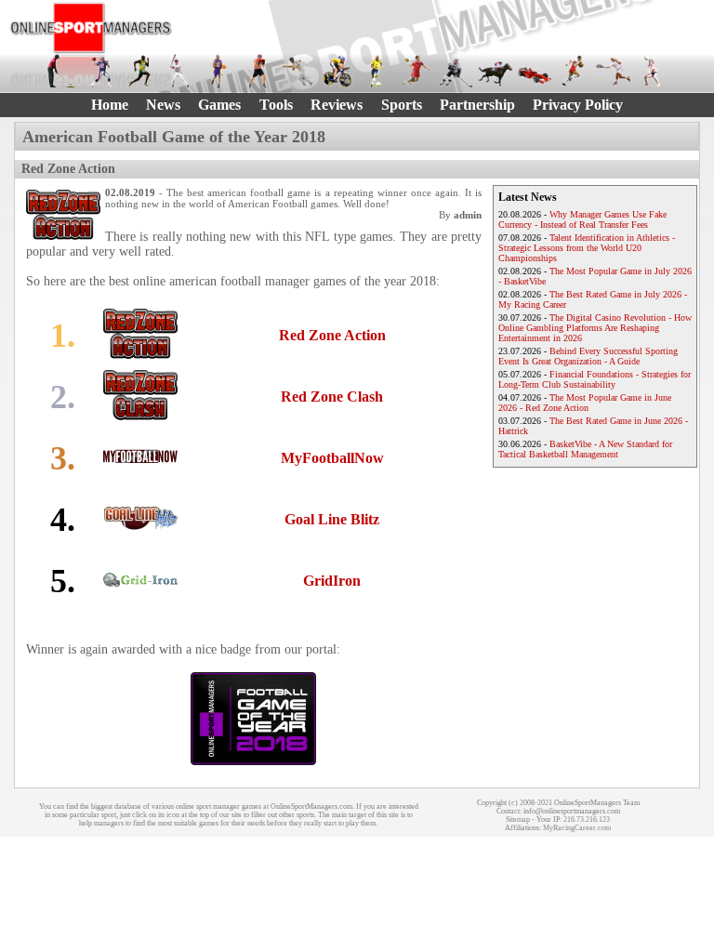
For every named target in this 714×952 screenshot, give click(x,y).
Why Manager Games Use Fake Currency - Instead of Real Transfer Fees (582, 219)
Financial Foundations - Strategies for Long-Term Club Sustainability (594, 379)
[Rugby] (573, 70)
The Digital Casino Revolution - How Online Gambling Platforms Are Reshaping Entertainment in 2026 (595, 327)
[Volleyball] (652, 70)
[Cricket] (297, 70)
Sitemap (518, 819)
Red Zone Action (332, 335)
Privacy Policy (578, 104)
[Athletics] (140, 70)
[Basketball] (218, 70)
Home (109, 104)
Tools (276, 104)
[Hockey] (455, 70)
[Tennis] (612, 70)
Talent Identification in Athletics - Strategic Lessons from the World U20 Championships (586, 247)
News (163, 104)
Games (219, 104)
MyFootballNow (332, 458)
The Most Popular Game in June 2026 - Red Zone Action (584, 402)
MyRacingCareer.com (577, 828)
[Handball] (415, 70)
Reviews (337, 104)
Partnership (477, 104)
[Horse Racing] (494, 70)
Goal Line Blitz (331, 519)
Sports (401, 104)
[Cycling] (337, 70)
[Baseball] (179, 70)
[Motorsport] (534, 70)
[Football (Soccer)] (376, 70)
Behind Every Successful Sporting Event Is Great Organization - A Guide (588, 356)
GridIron (332, 580)
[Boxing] (258, 70)
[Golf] (61, 70)
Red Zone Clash (332, 396)
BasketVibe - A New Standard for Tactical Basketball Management (585, 449)
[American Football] (100, 70)
